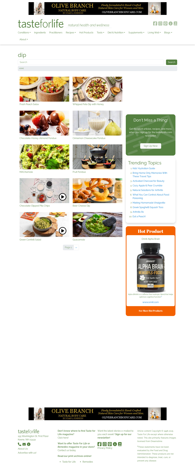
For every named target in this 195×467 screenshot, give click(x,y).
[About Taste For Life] (171, 23)
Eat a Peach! (139, 216)
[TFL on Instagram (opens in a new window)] (160, 23)
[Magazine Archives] (175, 23)
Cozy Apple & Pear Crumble (147, 185)
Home (21, 68)
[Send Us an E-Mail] (24, 444)
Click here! (63, 437)
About (23, 39)
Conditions (23, 32)
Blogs (167, 32)
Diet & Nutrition (115, 32)
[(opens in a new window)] (150, 268)
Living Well (153, 32)
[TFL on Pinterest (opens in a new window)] (165, 23)
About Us (23, 448)
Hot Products (86, 32)
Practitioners (55, 32)
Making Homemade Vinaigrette (149, 202)
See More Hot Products (151, 310)
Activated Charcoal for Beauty (148, 181)
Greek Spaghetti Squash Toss (148, 207)
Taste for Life (69, 461)
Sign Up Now (151, 146)
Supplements (135, 32)
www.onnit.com (150, 302)
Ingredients (40, 32)
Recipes (70, 32)
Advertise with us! (27, 452)
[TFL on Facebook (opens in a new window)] (155, 23)
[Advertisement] (150, 93)
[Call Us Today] (20, 444)
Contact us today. (67, 450)
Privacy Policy (105, 448)
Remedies (88, 461)
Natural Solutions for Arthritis (148, 190)
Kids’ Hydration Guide (144, 168)
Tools (99, 32)
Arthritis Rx (138, 212)
